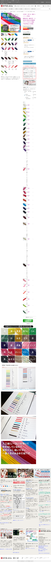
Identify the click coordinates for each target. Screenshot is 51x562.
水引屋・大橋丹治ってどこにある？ (31, 529)
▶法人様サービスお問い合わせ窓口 (6, 549)
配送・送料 (15, 479)
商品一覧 (23, 558)
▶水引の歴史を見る (16, 552)
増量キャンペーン (6, 11)
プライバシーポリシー (46, 558)
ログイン (37, 2)
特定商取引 (41, 558)
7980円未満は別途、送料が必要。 (29, 76)
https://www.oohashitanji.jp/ (44, 553)
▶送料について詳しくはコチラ (18, 520)
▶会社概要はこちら (42, 550)
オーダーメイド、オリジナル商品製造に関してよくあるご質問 (44, 480)
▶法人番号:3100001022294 (43, 545)
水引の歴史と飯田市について (18, 528)
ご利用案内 (37, 6)
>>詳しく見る (41, 511)
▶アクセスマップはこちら (30, 548)
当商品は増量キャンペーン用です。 (29, 72)
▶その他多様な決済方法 (4, 522)
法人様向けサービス (4, 528)
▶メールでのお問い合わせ (43, 549)
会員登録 (42, 2)
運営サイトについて (42, 528)
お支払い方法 (3, 479)
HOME (2, 11)
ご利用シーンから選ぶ (18, 8)
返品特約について (29, 323)
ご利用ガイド (27, 558)
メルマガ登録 (36, 558)
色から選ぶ (11, 8)
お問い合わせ (48, 2)
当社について (27, 8)
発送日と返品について (29, 479)
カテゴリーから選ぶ (3, 8)
